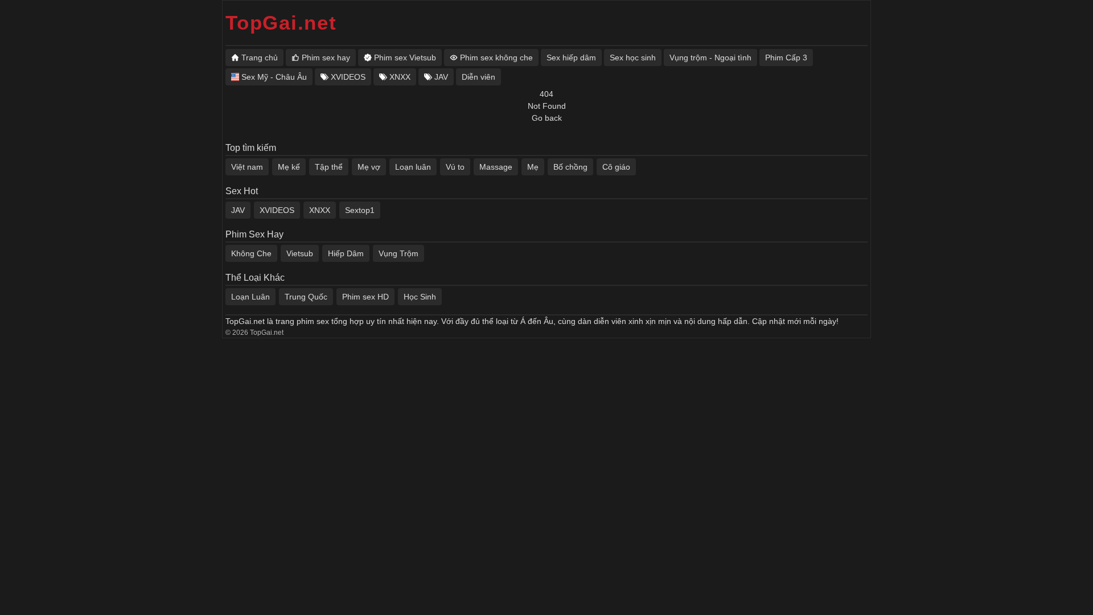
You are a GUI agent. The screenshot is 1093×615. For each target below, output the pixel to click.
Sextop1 (360, 210)
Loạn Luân (250, 296)
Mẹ (533, 166)
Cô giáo (616, 166)
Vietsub (299, 253)
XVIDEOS (277, 210)
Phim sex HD (365, 296)
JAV (238, 210)
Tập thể (329, 166)
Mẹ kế (289, 166)
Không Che (251, 253)
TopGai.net (281, 22)
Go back (547, 117)
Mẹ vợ (369, 166)
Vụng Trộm (398, 253)
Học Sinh (420, 296)
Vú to (455, 166)
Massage (495, 166)
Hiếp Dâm (346, 253)
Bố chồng (570, 166)
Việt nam (247, 166)
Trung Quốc (306, 296)
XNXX (319, 210)
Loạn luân (413, 166)
